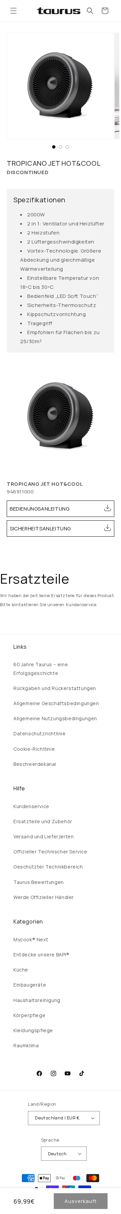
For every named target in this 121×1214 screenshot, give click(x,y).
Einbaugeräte (29, 985)
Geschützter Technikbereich (48, 866)
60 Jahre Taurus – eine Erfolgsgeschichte (40, 668)
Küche (20, 969)
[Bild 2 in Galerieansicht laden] (60, 147)
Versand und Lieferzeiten (43, 836)
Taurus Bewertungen (38, 882)
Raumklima (26, 1045)
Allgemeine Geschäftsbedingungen (56, 703)
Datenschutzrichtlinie (39, 733)
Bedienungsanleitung (39, 508)
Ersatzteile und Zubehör (42, 821)
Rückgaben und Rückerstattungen (54, 688)
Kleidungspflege (33, 1030)
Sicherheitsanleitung (40, 528)
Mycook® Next (30, 939)
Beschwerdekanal (34, 764)
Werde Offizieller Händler (43, 897)
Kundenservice (31, 806)
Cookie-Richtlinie (34, 749)
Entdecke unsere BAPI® (41, 954)
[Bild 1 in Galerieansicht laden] (53, 147)
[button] (13, 10)
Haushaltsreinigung (37, 1000)
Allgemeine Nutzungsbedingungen (55, 718)
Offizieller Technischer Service (50, 851)
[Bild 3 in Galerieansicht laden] (67, 147)
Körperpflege (29, 1015)
